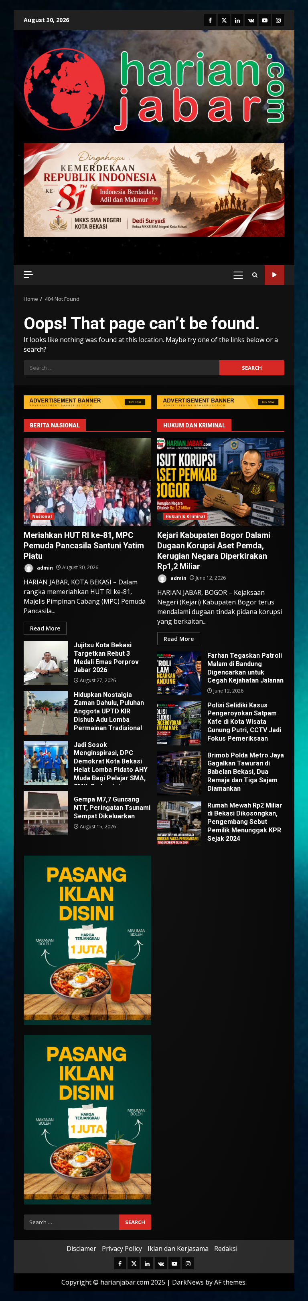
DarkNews (188, 1282)
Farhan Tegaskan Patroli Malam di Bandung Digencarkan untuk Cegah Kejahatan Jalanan (179, 673)
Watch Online (274, 275)
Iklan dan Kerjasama (178, 1248)
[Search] (254, 275)
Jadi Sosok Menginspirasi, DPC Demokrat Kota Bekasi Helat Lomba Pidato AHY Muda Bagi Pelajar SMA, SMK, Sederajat (46, 763)
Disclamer (81, 1248)
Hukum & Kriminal (185, 516)
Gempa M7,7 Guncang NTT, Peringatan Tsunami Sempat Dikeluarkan (46, 813)
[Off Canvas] (28, 274)
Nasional (42, 516)
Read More (45, 628)
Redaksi (225, 1248)
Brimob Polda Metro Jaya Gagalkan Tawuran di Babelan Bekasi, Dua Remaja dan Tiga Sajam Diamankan (179, 773)
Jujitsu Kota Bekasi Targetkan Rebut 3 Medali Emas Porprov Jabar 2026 (46, 663)
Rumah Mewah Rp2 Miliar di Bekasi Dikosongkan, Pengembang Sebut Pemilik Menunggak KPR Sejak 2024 (179, 824)
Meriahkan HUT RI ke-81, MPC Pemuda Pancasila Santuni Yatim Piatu (87, 482)
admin (44, 567)
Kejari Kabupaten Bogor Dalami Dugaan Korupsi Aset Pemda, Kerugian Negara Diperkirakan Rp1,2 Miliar (221, 482)
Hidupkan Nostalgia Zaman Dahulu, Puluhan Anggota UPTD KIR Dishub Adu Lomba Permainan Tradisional (46, 713)
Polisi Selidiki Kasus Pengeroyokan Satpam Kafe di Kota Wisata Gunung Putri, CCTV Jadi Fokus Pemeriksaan (179, 723)
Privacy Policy (122, 1248)
